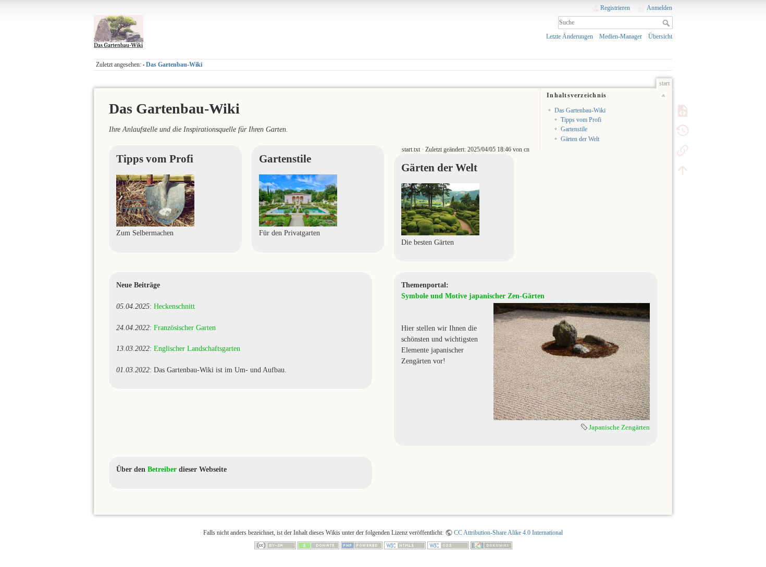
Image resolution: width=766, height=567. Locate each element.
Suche (667, 23)
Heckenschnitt (174, 306)
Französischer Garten (185, 328)
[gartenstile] (298, 200)
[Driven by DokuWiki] (491, 545)
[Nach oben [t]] (683, 170)
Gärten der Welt (580, 139)
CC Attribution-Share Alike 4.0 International (508, 532)
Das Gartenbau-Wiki (174, 64)
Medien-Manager (620, 36)
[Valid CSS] (448, 545)
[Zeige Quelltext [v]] (683, 110)
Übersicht (660, 36)
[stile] (440, 208)
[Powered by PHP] (361, 545)
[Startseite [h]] (235, 17)
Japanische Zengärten (619, 427)
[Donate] (318, 545)
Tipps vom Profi (581, 119)
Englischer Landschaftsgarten (197, 348)
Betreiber (162, 469)
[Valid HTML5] (405, 545)
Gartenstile (574, 129)
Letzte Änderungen (569, 36)
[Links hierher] (683, 150)
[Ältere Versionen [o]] (683, 130)
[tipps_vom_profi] (155, 200)
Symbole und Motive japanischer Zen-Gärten (473, 296)
